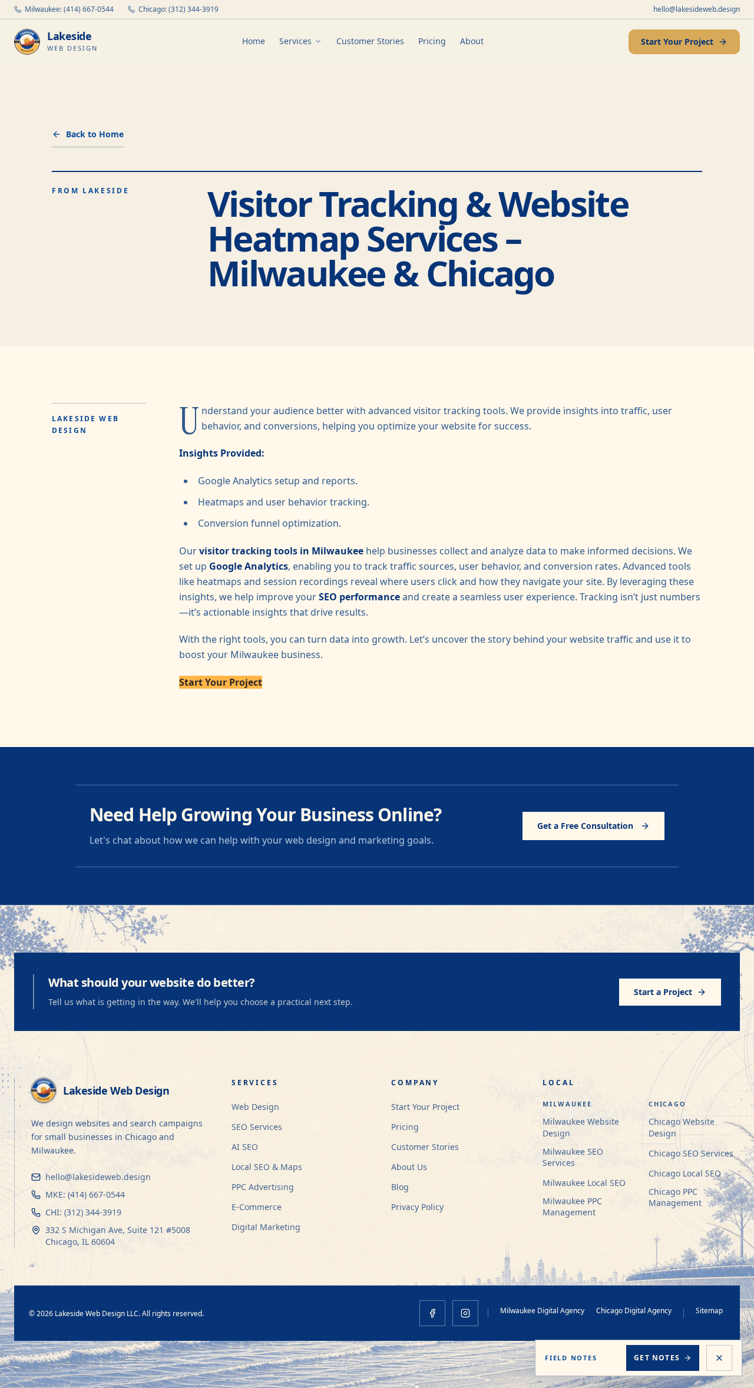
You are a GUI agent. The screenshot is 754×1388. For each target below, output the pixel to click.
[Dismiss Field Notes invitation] (719, 1358)
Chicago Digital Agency (634, 1311)
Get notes (657, 1358)
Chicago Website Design (682, 1127)
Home (253, 41)
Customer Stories (370, 41)
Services (295, 41)
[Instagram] (465, 1313)
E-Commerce (257, 1206)
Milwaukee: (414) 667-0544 (69, 9)
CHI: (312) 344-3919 (83, 1212)
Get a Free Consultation (585, 825)
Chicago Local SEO (685, 1173)
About (472, 41)
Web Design (255, 1106)
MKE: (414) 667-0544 (85, 1194)
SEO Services (257, 1126)
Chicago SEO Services (691, 1153)
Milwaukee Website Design (581, 1127)
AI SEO (245, 1146)
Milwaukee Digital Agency (542, 1311)
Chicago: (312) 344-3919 (178, 9)
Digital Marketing (266, 1226)
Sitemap (709, 1311)
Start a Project (663, 991)
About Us (409, 1166)
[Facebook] (432, 1313)
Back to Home (95, 134)
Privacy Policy (417, 1206)
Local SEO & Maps (267, 1166)
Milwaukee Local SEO (584, 1182)
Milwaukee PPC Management (572, 1206)
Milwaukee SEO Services (573, 1157)
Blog (400, 1186)
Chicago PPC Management (675, 1197)
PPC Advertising (263, 1186)
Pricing (432, 41)
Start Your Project (677, 41)
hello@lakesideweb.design (696, 9)
